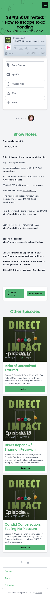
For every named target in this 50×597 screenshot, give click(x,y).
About (7, 578)
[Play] (8, 47)
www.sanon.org (29, 190)
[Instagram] (28, 562)
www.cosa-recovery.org (32, 185)
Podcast (8, 571)
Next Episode (36, 293)
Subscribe (31, 53)
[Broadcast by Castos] (9, 53)
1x (21, 49)
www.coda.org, (9, 171)
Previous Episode (11, 294)
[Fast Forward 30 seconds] (26, 48)
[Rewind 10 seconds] (15, 48)
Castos (39, 593)
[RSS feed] (22, 562)
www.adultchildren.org (12, 180)
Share (42, 53)
